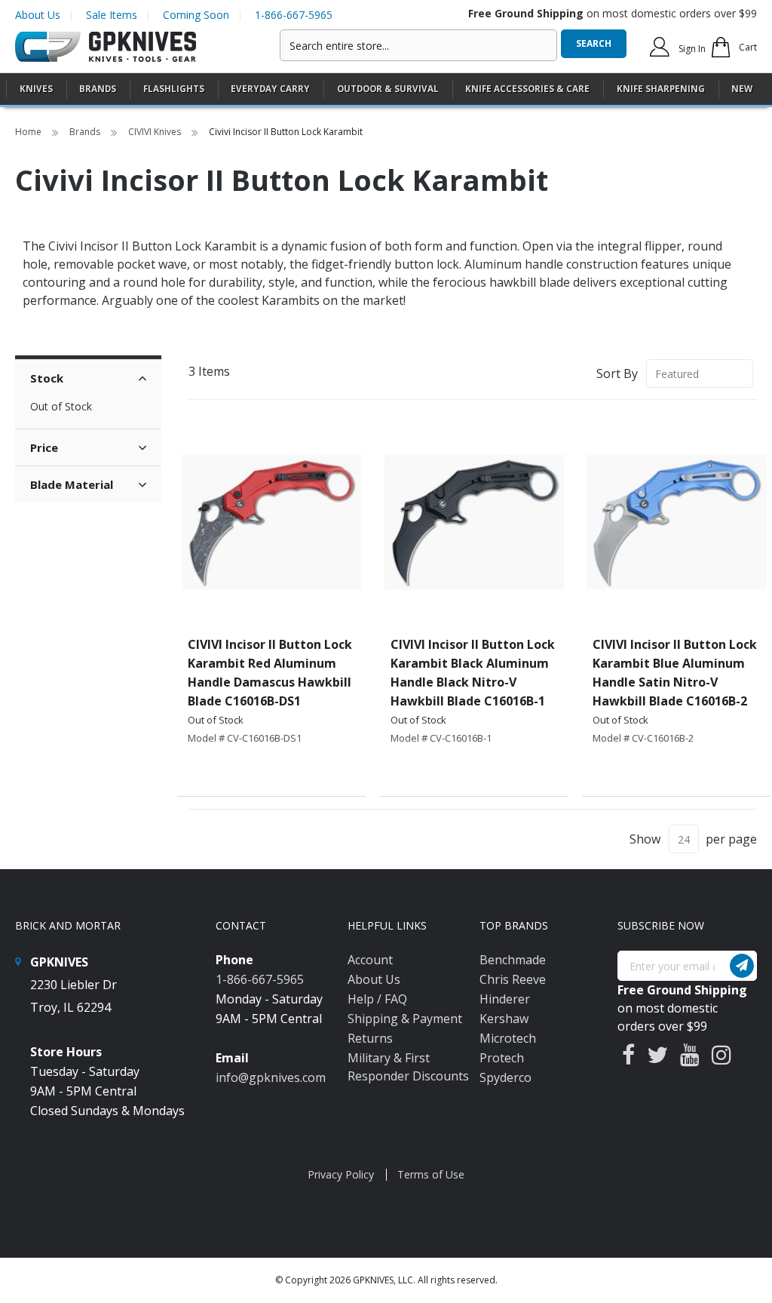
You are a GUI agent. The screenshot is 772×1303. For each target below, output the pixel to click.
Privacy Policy (341, 1174)
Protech (501, 1057)
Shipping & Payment (405, 1018)
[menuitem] (36, 88)
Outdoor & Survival (388, 88)
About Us (37, 15)
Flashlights (173, 88)
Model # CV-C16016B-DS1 (245, 738)
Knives (36, 88)
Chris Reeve (512, 979)
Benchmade (512, 959)
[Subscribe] (742, 966)
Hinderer (504, 999)
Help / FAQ (377, 999)
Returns (370, 1038)
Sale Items (111, 15)
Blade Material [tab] (71, 484)
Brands (86, 131)
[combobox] (418, 45)
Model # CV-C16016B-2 (643, 738)
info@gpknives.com (271, 1077)
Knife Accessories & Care (527, 88)
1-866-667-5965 (293, 15)
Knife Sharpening (661, 88)
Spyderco (505, 1077)
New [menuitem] (741, 88)
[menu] (386, 89)
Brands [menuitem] (97, 88)
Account (370, 959)
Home (29, 131)
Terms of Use (430, 1174)
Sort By (617, 373)
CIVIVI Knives (155, 131)
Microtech (507, 1038)
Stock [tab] (46, 378)
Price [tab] (44, 447)
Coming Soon (196, 15)
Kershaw (503, 1018)
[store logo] (105, 47)
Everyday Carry (270, 88)
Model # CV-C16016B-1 (441, 738)
